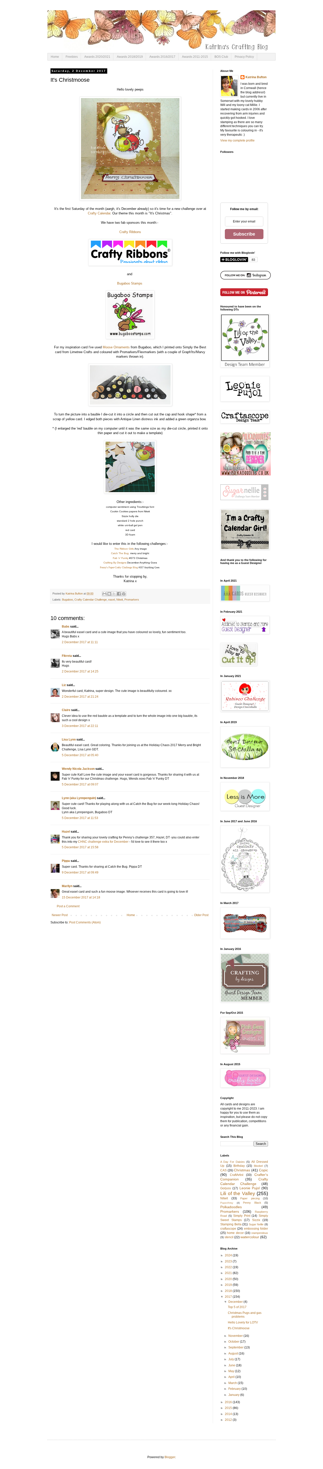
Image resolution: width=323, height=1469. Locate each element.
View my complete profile (237, 140)
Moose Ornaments (116, 347)
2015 (229, 1408)
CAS (223, 1170)
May (231, 1371)
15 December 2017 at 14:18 (81, 897)
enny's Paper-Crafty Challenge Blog (119, 567)
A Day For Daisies (232, 1161)
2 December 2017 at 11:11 (80, 642)
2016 (229, 1402)
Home (55, 57)
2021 (229, 1273)
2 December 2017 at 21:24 (80, 696)
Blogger (170, 1457)
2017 (229, 1296)
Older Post (201, 915)
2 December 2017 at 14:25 (80, 671)
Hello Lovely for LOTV (243, 1322)
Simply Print (241, 1216)
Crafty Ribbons (130, 232)
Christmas (242, 1170)
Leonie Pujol (249, 1188)
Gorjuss (225, 1188)
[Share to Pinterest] (123, 593)
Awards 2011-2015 (195, 57)
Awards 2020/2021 (97, 57)
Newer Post (60, 915)
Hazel (66, 831)
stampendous (259, 1232)
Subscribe (244, 234)
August (233, 1353)
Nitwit (119, 599)
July (231, 1359)
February (234, 1389)
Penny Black (252, 1202)
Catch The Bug (120, 553)
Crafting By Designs (114, 562)
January (234, 1395)
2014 (229, 1414)
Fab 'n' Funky (120, 558)
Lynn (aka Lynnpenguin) (79, 798)
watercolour (249, 1237)
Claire (66, 710)
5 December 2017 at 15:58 (80, 847)
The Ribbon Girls (124, 548)
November (236, 1336)
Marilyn (67, 886)
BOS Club (221, 57)
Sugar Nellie (256, 1224)
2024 (229, 1255)
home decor (235, 1233)
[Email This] (104, 593)
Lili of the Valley (237, 1193)
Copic (263, 1170)
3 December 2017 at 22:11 (80, 726)
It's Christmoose (239, 1328)
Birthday (239, 1166)
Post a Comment (68, 906)
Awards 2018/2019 (130, 57)
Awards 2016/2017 (162, 57)
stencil (229, 1237)
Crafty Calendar (99, 213)
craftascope (228, 1228)
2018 (229, 1291)
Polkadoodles (231, 1207)
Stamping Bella (230, 1224)
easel (111, 599)
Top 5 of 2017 (237, 1307)
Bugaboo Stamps (130, 283)
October (234, 1341)
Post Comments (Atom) (85, 922)
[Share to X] (114, 593)
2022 (229, 1267)
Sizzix (256, 1220)
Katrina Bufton (256, 77)
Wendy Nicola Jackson (78, 769)
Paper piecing (250, 1198)
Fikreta (67, 656)
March (233, 1383)
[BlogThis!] (109, 593)
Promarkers (131, 599)
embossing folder (256, 1228)
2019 (229, 1285)
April (231, 1377)
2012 (229, 1420)
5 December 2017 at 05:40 (80, 755)
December (236, 1302)
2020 (229, 1279)
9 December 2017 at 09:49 (80, 872)
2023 (229, 1261)
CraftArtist (236, 1175)
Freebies (72, 57)
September (236, 1347)
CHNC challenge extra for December (103, 841)
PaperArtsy (226, 1202)
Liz (64, 685)
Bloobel (258, 1165)
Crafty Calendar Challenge (90, 599)
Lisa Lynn (69, 739)
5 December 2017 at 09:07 (80, 784)
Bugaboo (67, 599)
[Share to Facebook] (118, 593)
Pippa (66, 861)
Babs (65, 626)
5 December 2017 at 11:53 (80, 818)
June (232, 1365)
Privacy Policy (244, 57)
